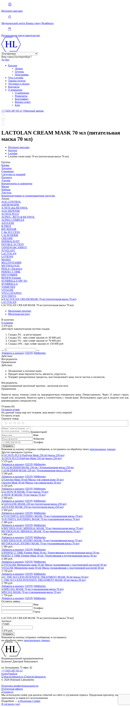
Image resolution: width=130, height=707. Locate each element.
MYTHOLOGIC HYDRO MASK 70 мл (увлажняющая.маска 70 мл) (40, 543)
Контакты (13, 86)
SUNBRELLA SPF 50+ (14, 280)
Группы (19, 71)
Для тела (6, 192)
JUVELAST (8, 250)
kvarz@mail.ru (9, 673)
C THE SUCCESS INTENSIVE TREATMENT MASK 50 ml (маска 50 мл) (43, 580)
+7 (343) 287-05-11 (11, 110)
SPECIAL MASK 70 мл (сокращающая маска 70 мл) (31, 592)
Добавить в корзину (12, 353)
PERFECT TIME (10, 271)
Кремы (5, 165)
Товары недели (17, 80)
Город (36, 611)
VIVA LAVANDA (11, 293)
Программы (22, 74)
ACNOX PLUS (10, 213)
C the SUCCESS (10, 232)
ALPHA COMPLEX (12, 220)
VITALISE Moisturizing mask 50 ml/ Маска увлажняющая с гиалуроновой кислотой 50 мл (52, 567)
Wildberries (40, 353)
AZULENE (7, 223)
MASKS (6, 259)
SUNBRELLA (9, 283)
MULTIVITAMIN (11, 262)
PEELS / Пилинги (11, 268)
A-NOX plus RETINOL (14, 207)
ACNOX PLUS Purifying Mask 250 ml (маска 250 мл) (31, 458)
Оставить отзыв (10, 409)
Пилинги (6, 177)
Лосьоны (6, 168)
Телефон (38, 442)
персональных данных (103, 449)
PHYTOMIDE (9, 274)
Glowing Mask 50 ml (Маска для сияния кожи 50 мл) (31, 482)
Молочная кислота (19, 314)
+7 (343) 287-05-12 (12, 670)
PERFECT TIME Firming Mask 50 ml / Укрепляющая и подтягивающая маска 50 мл (49, 555)
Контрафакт (22, 99)
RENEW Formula (11, 277)
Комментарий (39, 431)
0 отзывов (7, 322)
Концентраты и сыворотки (16, 183)
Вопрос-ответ (23, 102)
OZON (29, 353)
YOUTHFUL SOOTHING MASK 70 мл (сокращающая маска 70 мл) (40, 519)
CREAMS (7, 238)
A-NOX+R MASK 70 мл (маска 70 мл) (23, 494)
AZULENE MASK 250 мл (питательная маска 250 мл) (32, 507)
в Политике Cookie (29, 701)
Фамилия (38, 438)
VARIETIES (8, 286)
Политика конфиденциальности (19, 685)
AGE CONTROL (11, 201)
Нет (7, 59)
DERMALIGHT (10, 241)
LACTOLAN (8, 253)
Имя (35, 435)
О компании (15, 89)
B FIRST (6, 226)
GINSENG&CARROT (14, 247)
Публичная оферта (12, 688)
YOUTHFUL (8, 296)
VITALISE (7, 290)
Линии (19, 68)
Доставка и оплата (18, 83)
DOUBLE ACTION (12, 244)
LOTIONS (7, 256)
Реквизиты (21, 95)
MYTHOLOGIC (10, 265)
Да (2, 59)
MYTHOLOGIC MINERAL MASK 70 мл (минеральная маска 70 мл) (40, 531)
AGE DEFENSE (10, 210)
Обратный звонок (33, 110)
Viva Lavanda (15, 77)
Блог (17, 105)
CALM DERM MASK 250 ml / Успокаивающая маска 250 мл (36, 470)
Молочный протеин (19, 310)
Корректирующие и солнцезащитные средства (28, 195)
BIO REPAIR (8, 229)
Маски (5, 186)
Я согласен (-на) (10, 704)
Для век (5, 180)
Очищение (7, 171)
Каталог (12, 65)
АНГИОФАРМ (10, 204)
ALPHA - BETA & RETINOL (18, 216)
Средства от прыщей (13, 174)
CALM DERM (9, 235)
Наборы (5, 189)
